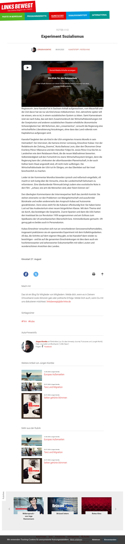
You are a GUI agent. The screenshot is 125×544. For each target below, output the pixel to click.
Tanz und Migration (53, 387)
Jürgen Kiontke (41, 341)
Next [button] (115, 509)
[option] (29, 506)
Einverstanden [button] (110, 540)
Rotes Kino (85, 50)
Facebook (48, 347)
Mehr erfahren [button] (76, 540)
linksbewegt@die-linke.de (59, 301)
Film (25, 321)
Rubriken (3, 495)
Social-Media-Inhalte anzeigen (62, 70)
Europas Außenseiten (54, 374)
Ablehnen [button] (96, 540)
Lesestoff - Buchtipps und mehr (96, 516)
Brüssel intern (29, 513)
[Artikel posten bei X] (35, 274)
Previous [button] (9, 509)
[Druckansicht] (93, 274)
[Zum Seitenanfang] (102, 274)
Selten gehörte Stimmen (55, 397)
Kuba (32, 321)
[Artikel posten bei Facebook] (25, 274)
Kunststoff (73, 50)
